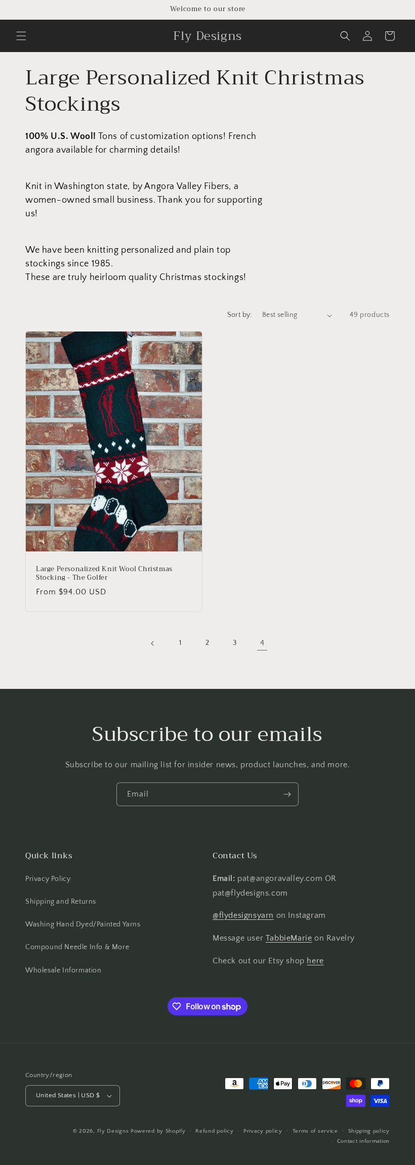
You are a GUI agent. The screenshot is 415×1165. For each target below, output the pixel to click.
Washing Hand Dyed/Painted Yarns (83, 924)
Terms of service (315, 1131)
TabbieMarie (289, 938)
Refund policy (214, 1131)
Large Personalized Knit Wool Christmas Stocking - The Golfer (104, 573)
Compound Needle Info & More (77, 947)
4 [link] (262, 642)
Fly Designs (113, 1131)
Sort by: (239, 315)
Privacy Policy (47, 879)
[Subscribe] (287, 794)
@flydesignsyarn (243, 915)
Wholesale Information (63, 970)
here (315, 960)
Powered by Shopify (158, 1131)
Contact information (363, 1141)
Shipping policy (369, 1131)
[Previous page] (153, 643)
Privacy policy (262, 1131)
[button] (21, 36)
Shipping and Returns (60, 902)
